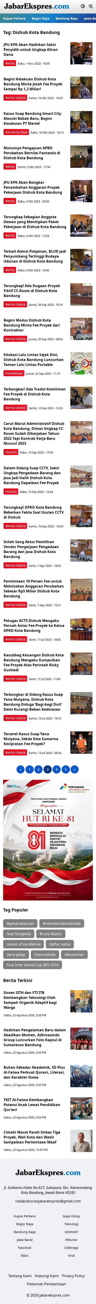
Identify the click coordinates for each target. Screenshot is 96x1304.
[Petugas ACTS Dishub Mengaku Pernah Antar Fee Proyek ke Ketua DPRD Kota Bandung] (81, 629)
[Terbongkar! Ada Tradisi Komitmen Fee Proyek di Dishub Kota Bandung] (81, 398)
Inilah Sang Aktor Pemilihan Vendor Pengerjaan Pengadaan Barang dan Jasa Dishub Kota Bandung (31, 549)
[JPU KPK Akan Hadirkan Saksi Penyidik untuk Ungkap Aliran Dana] (81, 53)
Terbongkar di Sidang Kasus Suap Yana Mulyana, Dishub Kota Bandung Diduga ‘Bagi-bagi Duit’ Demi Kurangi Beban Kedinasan (33, 702)
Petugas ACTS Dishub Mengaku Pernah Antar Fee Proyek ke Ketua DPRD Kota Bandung (34, 625)
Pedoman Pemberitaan (46, 1283)
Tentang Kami (19, 1275)
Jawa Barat (25, 1240)
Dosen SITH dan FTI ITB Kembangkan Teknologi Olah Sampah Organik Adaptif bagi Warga (30, 1000)
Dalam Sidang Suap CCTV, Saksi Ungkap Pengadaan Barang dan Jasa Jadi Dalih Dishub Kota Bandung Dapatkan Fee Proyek (32, 475)
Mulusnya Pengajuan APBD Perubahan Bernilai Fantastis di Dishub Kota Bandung (32, 152)
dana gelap (16, 954)
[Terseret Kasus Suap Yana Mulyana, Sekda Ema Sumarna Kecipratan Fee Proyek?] (81, 742)
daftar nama (59, 944)
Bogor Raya (40, 18)
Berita (9, 63)
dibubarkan (74, 954)
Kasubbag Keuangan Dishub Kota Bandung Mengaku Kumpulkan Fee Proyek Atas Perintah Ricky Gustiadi (34, 662)
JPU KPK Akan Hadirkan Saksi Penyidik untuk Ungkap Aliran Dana (31, 49)
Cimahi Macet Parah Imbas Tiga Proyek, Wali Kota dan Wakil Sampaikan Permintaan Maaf (32, 1137)
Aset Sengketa (19, 933)
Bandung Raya (67, 18)
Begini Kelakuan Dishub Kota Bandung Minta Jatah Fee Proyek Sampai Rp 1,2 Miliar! (33, 84)
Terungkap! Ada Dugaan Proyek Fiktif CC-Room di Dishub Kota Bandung (32, 290)
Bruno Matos (51, 933)
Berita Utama (15, 97)
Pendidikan (14, 373)
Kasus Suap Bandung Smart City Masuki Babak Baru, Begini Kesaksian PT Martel (32, 118)
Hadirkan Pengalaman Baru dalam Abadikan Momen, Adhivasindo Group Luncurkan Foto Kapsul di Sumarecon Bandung (35, 1037)
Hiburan (71, 1240)
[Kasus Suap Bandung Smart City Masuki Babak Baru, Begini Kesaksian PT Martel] (81, 122)
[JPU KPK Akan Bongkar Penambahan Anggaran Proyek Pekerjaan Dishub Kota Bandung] (81, 191)
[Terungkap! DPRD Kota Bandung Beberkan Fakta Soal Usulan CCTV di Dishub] (81, 516)
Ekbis (25, 1255)
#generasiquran (20, 923)
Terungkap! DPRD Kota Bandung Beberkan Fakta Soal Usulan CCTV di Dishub (34, 512)
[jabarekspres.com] (36, 7)
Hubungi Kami (47, 1275)
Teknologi (71, 1224)
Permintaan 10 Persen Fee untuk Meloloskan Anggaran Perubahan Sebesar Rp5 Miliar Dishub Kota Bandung (34, 589)
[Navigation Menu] (90, 7)
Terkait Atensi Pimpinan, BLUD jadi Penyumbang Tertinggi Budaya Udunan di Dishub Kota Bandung (35, 256)
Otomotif (71, 1232)
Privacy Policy (73, 1275)
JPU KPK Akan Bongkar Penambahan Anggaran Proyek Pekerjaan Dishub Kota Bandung (33, 187)
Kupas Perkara (14, 18)
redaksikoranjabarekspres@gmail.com (48, 1201)
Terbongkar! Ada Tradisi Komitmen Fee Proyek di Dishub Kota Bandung (35, 394)
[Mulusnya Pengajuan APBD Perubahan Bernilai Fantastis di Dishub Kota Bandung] (81, 156)
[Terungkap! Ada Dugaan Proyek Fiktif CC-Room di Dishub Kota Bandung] (81, 294)
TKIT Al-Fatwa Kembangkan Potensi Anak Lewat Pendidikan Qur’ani (32, 1104)
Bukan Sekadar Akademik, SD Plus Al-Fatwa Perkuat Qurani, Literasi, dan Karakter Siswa (34, 1072)
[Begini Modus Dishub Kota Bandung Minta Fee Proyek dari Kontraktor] (81, 329)
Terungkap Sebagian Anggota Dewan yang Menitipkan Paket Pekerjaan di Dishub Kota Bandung (35, 221)
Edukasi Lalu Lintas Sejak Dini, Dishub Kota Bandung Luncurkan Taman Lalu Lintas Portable (34, 359)
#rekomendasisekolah (62, 923)
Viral (71, 1255)
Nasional (24, 1247)
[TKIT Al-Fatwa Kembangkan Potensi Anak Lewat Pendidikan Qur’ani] (81, 1108)
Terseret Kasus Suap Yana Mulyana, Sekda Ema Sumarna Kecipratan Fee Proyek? (31, 738)
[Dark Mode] (82, 7)
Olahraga (71, 1247)
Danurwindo (45, 954)
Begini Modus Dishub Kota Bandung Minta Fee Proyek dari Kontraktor (32, 325)
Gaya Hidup (71, 1216)
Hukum (11, 452)
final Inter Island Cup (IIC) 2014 (32, 964)
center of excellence (23, 944)
